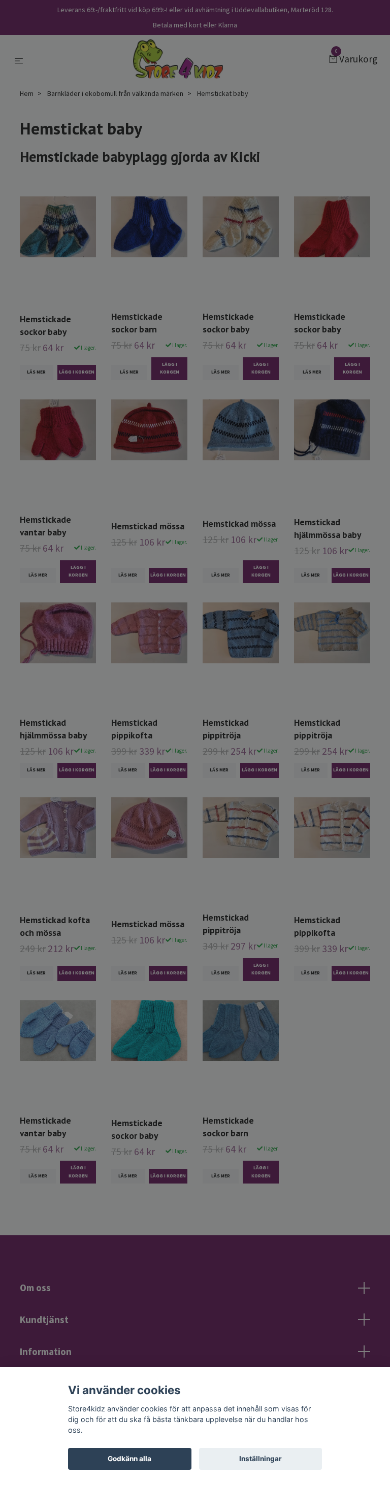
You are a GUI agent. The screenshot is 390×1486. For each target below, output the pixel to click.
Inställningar (260, 1459)
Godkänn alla (129, 1459)
